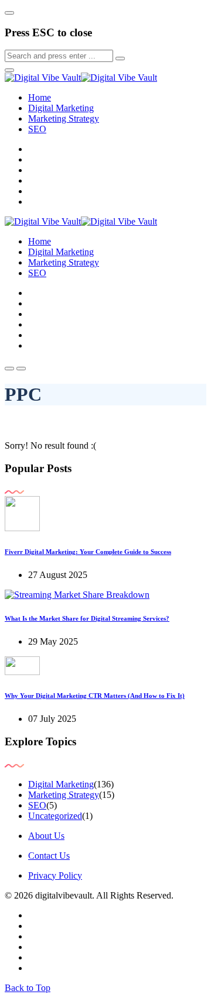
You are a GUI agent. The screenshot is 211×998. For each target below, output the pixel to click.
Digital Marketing (61, 108)
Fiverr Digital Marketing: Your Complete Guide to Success (88, 551)
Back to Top (27, 988)
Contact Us (49, 856)
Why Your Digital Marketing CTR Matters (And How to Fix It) (95, 695)
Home (39, 97)
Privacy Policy (55, 875)
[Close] (9, 13)
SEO (37, 129)
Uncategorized (55, 816)
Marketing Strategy (63, 118)
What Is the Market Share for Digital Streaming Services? (87, 618)
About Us (46, 836)
